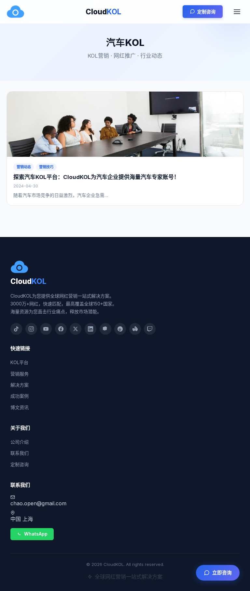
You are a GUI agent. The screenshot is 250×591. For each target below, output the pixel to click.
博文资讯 (19, 407)
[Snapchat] (105, 329)
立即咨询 (222, 573)
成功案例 (19, 396)
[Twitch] (150, 329)
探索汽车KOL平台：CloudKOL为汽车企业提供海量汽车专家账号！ (96, 177)
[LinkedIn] (90, 329)
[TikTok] (16, 329)
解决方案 (19, 385)
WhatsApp (36, 534)
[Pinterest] (120, 329)
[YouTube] (46, 329)
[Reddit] (135, 329)
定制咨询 (206, 11)
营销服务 (19, 374)
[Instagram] (31, 329)
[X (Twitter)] (75, 329)
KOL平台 (19, 362)
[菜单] (236, 11)
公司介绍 (19, 442)
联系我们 (19, 453)
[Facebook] (61, 329)
